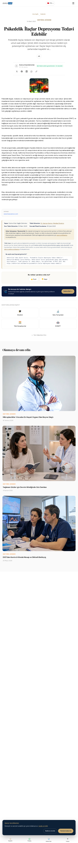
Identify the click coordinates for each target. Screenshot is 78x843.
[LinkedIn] (26, 71)
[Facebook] (22, 71)
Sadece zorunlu (50, 831)
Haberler (43, 14)
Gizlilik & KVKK (43, 826)
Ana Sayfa (35, 14)
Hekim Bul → (67, 291)
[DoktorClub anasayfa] (7, 3)
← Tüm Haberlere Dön (39, 335)
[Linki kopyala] (36, 71)
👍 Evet (33, 279)
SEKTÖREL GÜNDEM (44, 20)
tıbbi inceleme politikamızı (12, 249)
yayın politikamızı (62, 235)
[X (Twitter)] (17, 71)
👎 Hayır (44, 279)
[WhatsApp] (31, 71)
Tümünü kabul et (65, 831)
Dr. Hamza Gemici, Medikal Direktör (52, 223)
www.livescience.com (11, 214)
